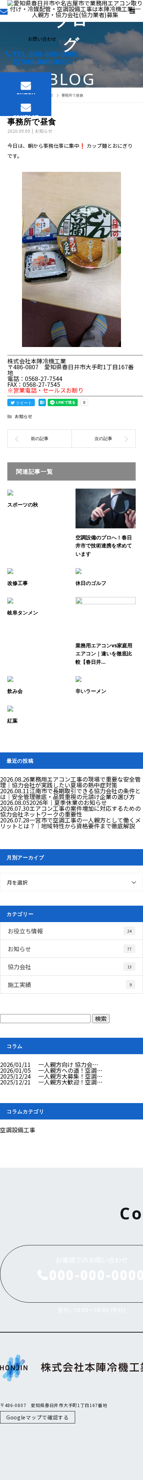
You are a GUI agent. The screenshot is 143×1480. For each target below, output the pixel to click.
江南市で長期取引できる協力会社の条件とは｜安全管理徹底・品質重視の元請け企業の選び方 (70, 793)
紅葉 (12, 720)
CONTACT (25, 114)
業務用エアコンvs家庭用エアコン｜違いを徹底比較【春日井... (104, 653)
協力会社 (70, 966)
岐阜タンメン (22, 612)
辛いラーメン (91, 690)
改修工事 (17, 582)
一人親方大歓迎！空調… (70, 1082)
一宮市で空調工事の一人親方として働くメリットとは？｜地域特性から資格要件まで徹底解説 (70, 823)
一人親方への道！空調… (70, 1070)
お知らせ (43, 131)
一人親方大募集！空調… (70, 1076)
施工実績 (70, 984)
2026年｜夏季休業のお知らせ (68, 802)
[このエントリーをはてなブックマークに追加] (42, 402)
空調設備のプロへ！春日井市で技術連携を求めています (104, 545)
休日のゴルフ (91, 582)
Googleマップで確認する (37, 1417)
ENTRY (25, 93)
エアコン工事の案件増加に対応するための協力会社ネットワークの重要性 (70, 811)
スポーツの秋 (22, 504)
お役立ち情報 (70, 930)
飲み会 (15, 690)
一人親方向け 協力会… (68, 1064)
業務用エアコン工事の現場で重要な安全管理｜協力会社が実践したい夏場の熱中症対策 (70, 782)
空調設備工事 (17, 1129)
